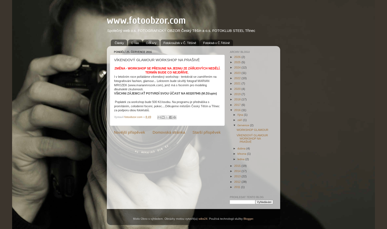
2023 (237, 73)
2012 (237, 181)
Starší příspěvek (206, 132)
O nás (135, 43)
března (242, 153)
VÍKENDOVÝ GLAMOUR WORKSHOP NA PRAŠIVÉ (252, 138)
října (240, 114)
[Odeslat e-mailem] (159, 117)
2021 (237, 83)
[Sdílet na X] (167, 117)
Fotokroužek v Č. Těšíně (179, 43)
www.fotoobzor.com (146, 20)
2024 (237, 67)
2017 (237, 104)
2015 (237, 165)
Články (119, 43)
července (243, 125)
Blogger (248, 218)
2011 (237, 187)
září (240, 120)
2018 (237, 99)
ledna (241, 159)
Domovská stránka (169, 132)
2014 (237, 171)
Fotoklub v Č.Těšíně (216, 43)
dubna (241, 148)
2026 (237, 57)
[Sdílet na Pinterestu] (175, 117)
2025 (237, 62)
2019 (237, 94)
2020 (237, 88)
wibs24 (203, 218)
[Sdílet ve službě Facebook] (171, 117)
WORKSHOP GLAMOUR (252, 129)
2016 (237, 110)
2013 (237, 176)
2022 (237, 78)
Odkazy (151, 43)
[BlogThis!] (163, 117)
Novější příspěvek (129, 132)
